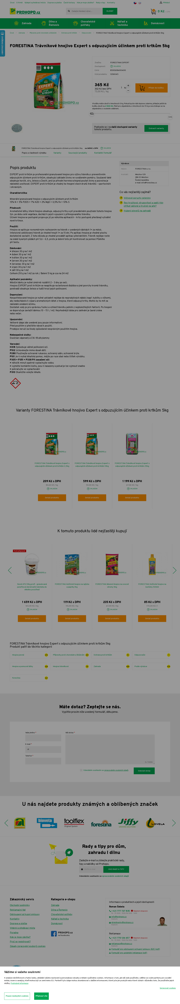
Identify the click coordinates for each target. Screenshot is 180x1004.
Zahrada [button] (26, 23)
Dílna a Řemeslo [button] (54, 23)
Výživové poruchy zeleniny (137, 198)
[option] (52, 466)
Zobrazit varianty (156, 128)
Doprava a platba (55, 3)
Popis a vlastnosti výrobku (34, 153)
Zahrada (22, 33)
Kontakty (111, 3)
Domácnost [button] (157, 23)
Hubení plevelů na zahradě (137, 211)
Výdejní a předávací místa (35, 3)
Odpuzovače (86, 33)
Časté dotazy (69, 3)
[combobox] (84, 11)
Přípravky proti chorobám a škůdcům (43, 33)
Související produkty (77, 153)
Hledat (109, 11)
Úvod (12, 3)
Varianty (57, 153)
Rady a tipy (100, 3)
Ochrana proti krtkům (69, 33)
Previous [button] (10, 570)
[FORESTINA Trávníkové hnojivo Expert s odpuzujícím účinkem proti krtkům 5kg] (17, 128)
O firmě (19, 3)
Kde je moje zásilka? (85, 3)
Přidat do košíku (156, 88)
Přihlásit (166, 3)
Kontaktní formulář (103, 153)
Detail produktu (52, 498)
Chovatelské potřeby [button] (88, 23)
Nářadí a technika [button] (122, 23)
